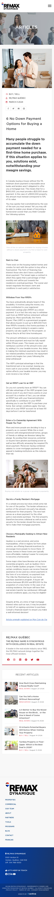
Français (9, 840)
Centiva (32, 894)
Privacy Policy (12, 890)
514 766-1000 (15, 863)
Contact (9, 835)
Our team (9, 808)
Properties (10, 800)
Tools (8, 822)
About (8, 813)
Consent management (40, 890)
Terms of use (24, 890)
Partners (9, 817)
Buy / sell (14, 94)
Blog (7, 831)
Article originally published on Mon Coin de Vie (26, 620)
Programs (9, 826)
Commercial (10, 804)
